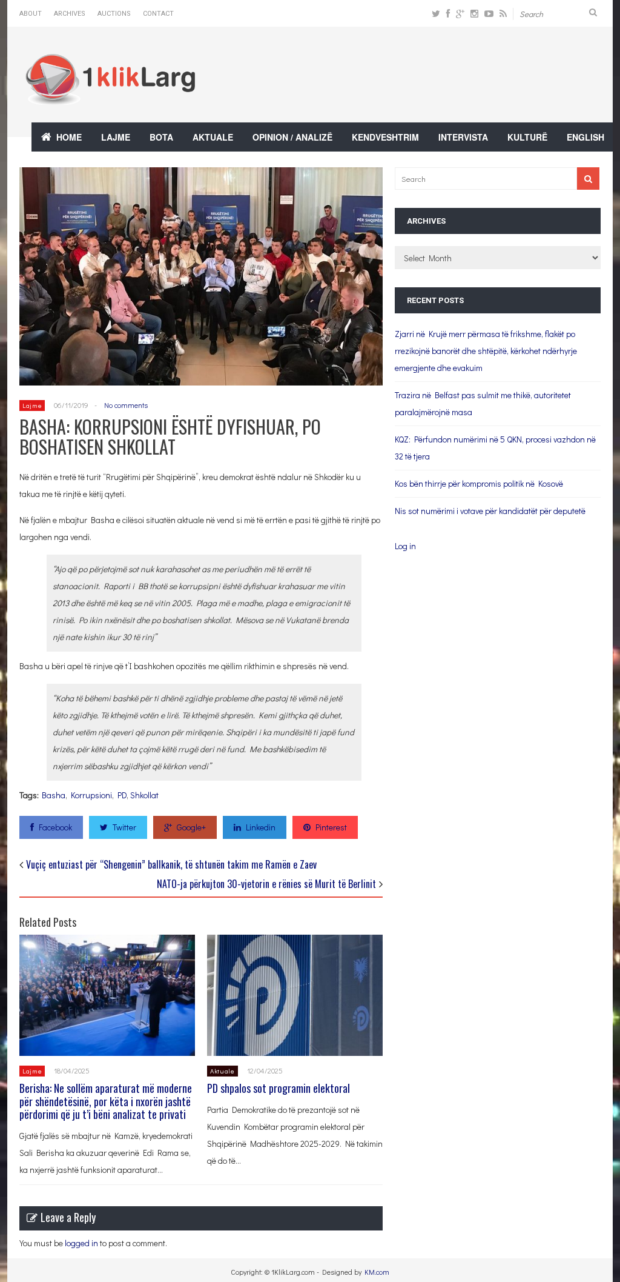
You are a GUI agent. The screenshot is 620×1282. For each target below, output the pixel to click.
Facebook (55, 827)
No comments (126, 405)
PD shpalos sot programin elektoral (278, 1088)
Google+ (191, 827)
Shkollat (144, 795)
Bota (161, 137)
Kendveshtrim (385, 137)
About (30, 14)
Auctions (114, 14)
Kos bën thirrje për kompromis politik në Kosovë (479, 483)
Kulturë (527, 137)
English (585, 137)
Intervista (463, 137)
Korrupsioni (91, 795)
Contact (158, 14)
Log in (405, 546)
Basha (53, 795)
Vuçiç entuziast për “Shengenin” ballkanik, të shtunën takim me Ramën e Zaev (171, 864)
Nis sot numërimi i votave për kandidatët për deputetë (490, 510)
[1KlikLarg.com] (110, 96)
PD (122, 795)
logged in (81, 1243)
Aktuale (213, 137)
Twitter (124, 827)
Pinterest (331, 827)
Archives (69, 14)
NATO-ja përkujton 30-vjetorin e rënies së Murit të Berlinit (266, 883)
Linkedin (260, 827)
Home (69, 137)
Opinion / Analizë (292, 137)
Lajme (115, 137)
